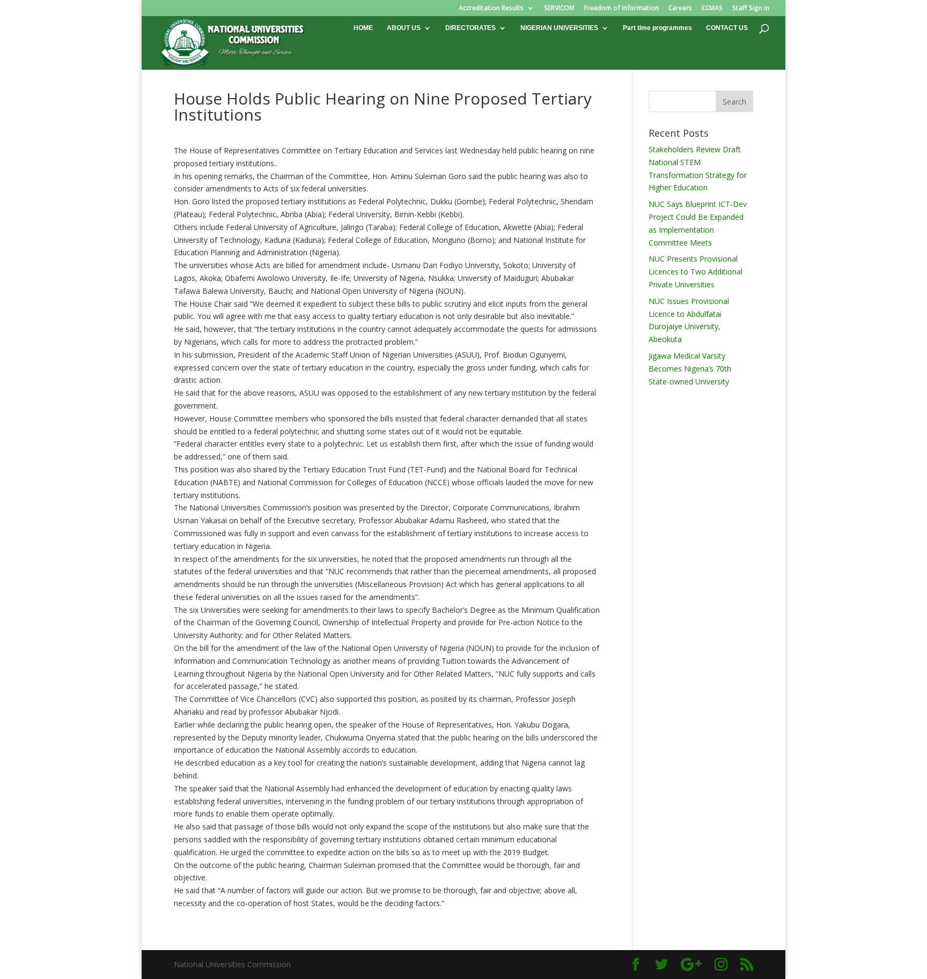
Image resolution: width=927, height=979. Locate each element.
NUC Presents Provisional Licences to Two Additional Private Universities (695, 272)
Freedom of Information (621, 8)
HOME (363, 28)
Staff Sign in (750, 8)
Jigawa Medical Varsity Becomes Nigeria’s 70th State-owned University (690, 369)
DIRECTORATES (470, 28)
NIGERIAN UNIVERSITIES (559, 28)
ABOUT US (404, 28)
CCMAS (712, 8)
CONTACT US (727, 28)
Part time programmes (657, 28)
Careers (680, 8)
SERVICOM (559, 8)
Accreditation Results (491, 8)
